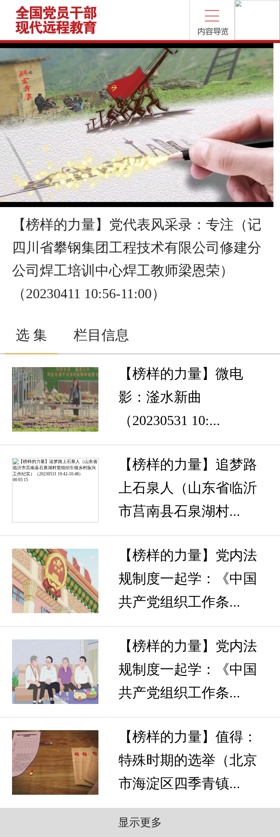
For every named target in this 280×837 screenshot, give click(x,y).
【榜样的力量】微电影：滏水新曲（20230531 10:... (180, 397)
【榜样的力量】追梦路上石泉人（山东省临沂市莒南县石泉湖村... (187, 488)
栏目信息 (101, 335)
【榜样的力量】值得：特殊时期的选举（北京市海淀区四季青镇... (187, 760)
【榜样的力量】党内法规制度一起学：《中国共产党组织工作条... (187, 579)
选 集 (31, 335)
